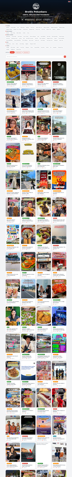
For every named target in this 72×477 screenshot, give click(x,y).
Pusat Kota (42, 47)
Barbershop (8, 36)
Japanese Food (31, 29)
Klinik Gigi (48, 36)
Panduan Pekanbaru (30, 19)
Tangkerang (13, 49)
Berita (17, 43)
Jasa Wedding (43, 36)
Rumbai (47, 47)
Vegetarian (58, 29)
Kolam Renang (61, 36)
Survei (13, 43)
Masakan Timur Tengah (17, 29)
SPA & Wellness (24, 40)
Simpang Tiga (60, 47)
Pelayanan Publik (33, 43)
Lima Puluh (22, 47)
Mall (24, 38)
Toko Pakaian (43, 40)
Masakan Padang (9, 29)
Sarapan (7, 32)
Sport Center (31, 40)
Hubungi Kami (47, 19)
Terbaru (12, 52)
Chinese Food (25, 29)
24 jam (28, 32)
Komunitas (8, 38)
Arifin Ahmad (13, 47)
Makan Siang (13, 32)
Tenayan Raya (18, 49)
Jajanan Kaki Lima (39, 27)
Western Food (48, 29)
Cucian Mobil (14, 36)
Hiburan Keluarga (33, 36)
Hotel (38, 36)
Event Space (20, 36)
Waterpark (56, 40)
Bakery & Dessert (46, 27)
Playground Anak (50, 38)
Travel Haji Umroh (50, 40)
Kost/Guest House (14, 38)
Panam (32, 47)
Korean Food (38, 29)
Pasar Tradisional (42, 38)
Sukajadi (7, 49)
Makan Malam (19, 32)
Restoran (7, 27)
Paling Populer (18, 52)
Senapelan (54, 47)
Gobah (18, 47)
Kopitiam (27, 27)
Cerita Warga (21, 43)
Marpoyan (27, 47)
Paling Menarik (26, 52)
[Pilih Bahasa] (69, 1)
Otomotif (36, 38)
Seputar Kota (8, 43)
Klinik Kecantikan (55, 36)
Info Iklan (39, 19)
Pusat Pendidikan (61, 38)
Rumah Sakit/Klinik (17, 40)
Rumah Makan (13, 27)
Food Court (32, 27)
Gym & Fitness (25, 36)
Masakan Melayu (62, 27)
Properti (55, 38)
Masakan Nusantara (54, 27)
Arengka (7, 47)
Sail (50, 47)
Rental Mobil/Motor (9, 40)
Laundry (20, 38)
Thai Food (43, 29)
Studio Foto (37, 40)
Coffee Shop (22, 27)
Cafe (18, 27)
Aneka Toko (61, 40)
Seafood (54, 29)
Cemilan (24, 32)
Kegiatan (26, 43)
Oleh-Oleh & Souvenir (29, 38)
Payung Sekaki (36, 47)
